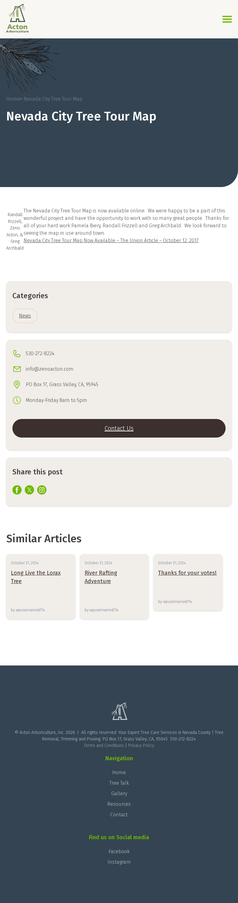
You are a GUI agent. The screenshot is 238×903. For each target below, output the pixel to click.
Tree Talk (119, 783)
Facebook (119, 851)
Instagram (119, 862)
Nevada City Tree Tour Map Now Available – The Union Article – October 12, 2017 (111, 240)
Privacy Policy (141, 745)
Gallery (119, 793)
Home (119, 772)
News (25, 316)
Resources (119, 804)
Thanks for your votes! (187, 572)
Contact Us (119, 428)
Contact (119, 815)
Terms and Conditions (104, 745)
